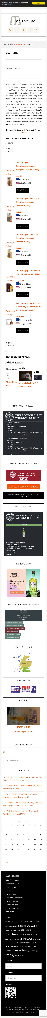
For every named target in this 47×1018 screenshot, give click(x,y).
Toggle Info (22, 190)
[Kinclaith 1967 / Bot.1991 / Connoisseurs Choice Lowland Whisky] (9, 222)
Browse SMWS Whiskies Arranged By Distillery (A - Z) (23, 495)
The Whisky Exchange (14, 898)
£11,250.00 (20, 317)
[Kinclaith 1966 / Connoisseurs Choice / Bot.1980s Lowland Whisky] (9, 186)
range (12, 946)
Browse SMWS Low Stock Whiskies (23, 487)
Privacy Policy (19, 1010)
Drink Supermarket (12, 880)
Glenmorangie (9, 939)
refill (18, 946)
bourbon (7, 930)
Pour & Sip (23, 726)
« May (5, 863)
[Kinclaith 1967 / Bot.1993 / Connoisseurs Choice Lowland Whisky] (9, 258)
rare (15, 946)
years (22, 955)
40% (31, 921)
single (8, 950)
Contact (10, 1010)
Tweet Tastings (11, 905)
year (17, 955)
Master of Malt (11, 887)
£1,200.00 (20, 212)
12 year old (18, 922)
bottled (22, 925)
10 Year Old (9, 921)
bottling (32, 925)
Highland (26, 938)
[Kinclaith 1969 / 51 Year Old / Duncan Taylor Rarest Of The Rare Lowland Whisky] (9, 326)
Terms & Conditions (32, 1010)
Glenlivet (39, 935)
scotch (22, 946)
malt (7, 946)
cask (23, 930)
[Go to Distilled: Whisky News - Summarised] (23, 638)
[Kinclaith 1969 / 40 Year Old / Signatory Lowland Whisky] (9, 292)
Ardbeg (11, 926)
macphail (32, 942)
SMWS (8, 891)
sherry (27, 946)
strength (35, 951)
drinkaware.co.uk (12, 884)
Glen (25, 935)
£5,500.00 (20, 281)
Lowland (17, 943)
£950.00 (19, 176)
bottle (15, 926)
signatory (33, 946)
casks (28, 930)
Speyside (18, 950)
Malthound (23, 21)
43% (35, 922)
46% (38, 921)
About (39, 1007)
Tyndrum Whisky (12, 908)
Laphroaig (12, 943)
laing (6, 943)
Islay (38, 939)
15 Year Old (26, 921)
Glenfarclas (32, 935)
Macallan (24, 943)
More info (10, 4)
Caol (19, 930)
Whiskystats (10, 912)
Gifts (36, 383)
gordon (17, 939)
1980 (6, 926)
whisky (10, 955)
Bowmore (14, 930)
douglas (20, 935)
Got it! (38, 3)
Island (34, 939)
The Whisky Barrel (12, 894)
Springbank (28, 951)
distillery (11, 934)
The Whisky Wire (12, 901)
